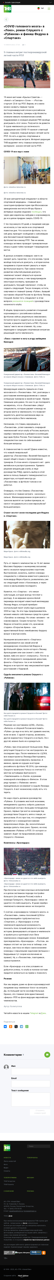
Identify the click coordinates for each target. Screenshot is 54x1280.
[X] (16, 1026)
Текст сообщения (20, 1090)
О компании (9, 1191)
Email (14, 1078)
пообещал (37, 212)
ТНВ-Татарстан (9, 1181)
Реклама (30, 1191)
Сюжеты (7, 1171)
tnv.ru (25, 1223)
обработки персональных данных (36, 1240)
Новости (7, 1158)
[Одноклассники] (10, 1026)
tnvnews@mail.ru (30, 1211)
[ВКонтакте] (5, 1026)
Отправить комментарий (40, 1111)
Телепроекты (32, 1158)
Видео (6, 1168)
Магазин (30, 1177)
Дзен (43, 1013)
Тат (42, 8)
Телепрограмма (10, 1177)
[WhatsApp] (26, 1026)
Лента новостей (10, 1161)
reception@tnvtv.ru (16, 1211)
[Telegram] (21, 1026)
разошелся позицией (22, 301)
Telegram (34, 1013)
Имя (13, 1066)
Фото (6, 1164)
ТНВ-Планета (9, 1184)
